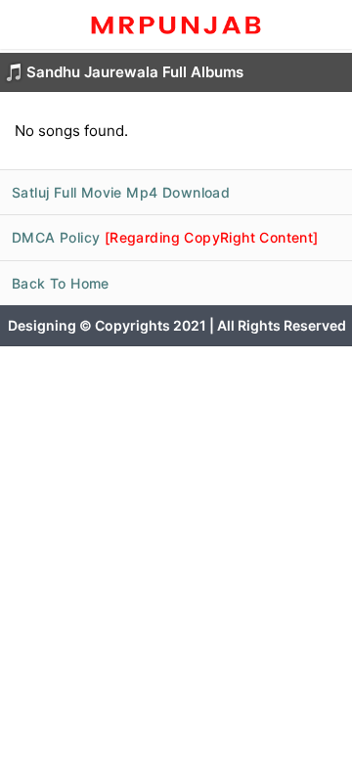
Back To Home (61, 283)
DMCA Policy (165, 237)
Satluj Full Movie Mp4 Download (121, 192)
